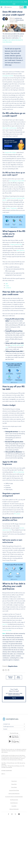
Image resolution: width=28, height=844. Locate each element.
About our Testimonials (14, 809)
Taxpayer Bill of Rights (10, 152)
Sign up (25, 7)
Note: (4, 633)
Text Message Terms (14, 799)
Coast (7, 285)
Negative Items (12, 666)
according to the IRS (8, 75)
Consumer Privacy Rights (14, 790)
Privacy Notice (14, 787)
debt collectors (21, 250)
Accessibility (14, 805)
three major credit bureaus (9, 128)
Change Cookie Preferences (14, 793)
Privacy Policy (14, 784)
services (5, 624)
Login (21, 7)
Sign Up (14, 698)
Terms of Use (14, 781)
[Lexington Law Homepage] (8, 7)
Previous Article (10, 677)
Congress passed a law (16, 244)
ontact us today (7, 630)
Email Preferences (14, 802)
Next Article (18, 677)
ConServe (8, 288)
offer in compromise (18, 472)
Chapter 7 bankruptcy (11, 208)
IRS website (17, 513)
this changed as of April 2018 (16, 181)
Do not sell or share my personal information (14, 796)
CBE (6, 283)
